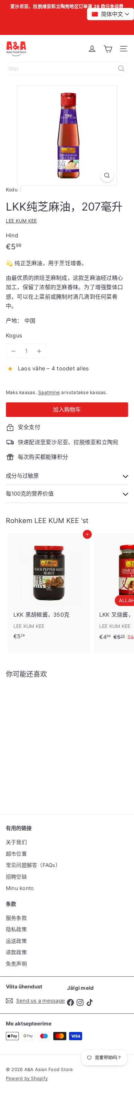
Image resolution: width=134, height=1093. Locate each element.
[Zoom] (107, 175)
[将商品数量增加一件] (39, 351)
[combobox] (67, 68)
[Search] (121, 68)
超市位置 (16, 854)
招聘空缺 (16, 877)
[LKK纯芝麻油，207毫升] (48, 742)
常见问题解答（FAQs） (33, 865)
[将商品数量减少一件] (13, 351)
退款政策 (16, 952)
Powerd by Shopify (27, 1078)
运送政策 (16, 941)
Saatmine (49, 392)
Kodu (12, 189)
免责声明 (16, 964)
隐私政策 (16, 929)
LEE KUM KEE (56, 520)
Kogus (14, 335)
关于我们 (16, 842)
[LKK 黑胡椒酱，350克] (48, 588)
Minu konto (20, 888)
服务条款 (16, 918)
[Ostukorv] (108, 48)
